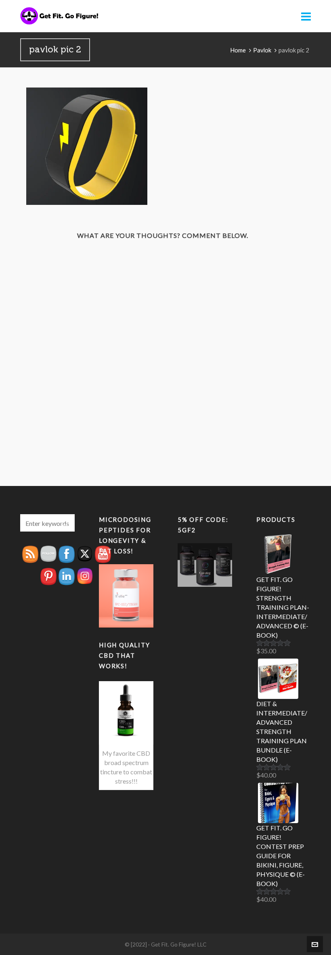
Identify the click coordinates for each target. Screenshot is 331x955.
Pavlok (262, 50)
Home (238, 50)
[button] (64, 523)
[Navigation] (306, 16)
